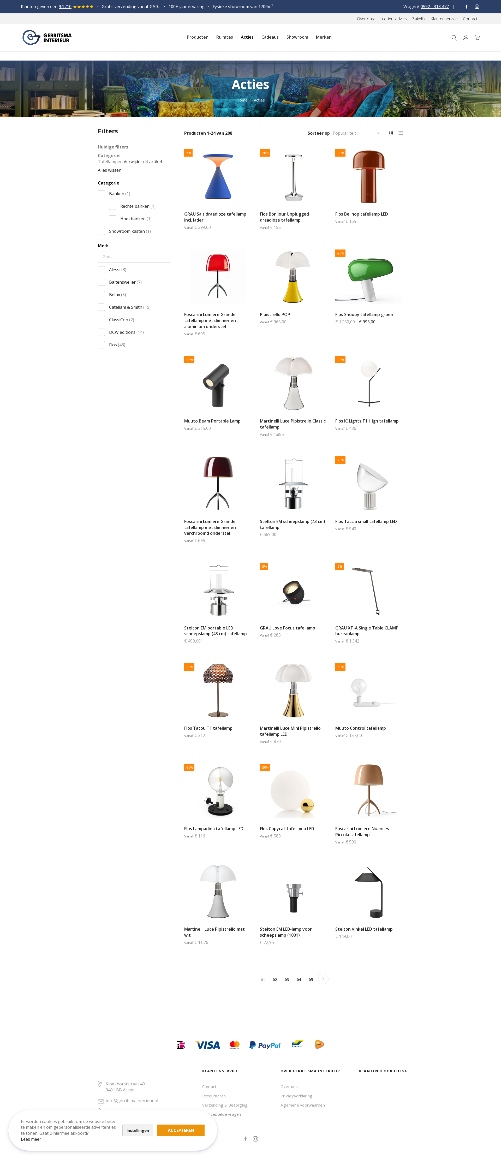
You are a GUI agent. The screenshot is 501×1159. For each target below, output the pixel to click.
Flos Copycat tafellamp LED (287, 828)
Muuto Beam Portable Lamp (212, 421)
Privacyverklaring (296, 1095)
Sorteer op (319, 133)
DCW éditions (126, 332)
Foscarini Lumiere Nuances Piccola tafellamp (362, 831)
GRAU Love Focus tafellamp (287, 628)
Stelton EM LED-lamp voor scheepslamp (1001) (286, 932)
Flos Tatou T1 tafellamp (208, 728)
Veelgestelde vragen (221, 1114)
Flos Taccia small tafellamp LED (366, 521)
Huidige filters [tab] (113, 147)
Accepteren (181, 1130)
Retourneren (214, 1095)
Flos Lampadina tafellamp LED (213, 828)
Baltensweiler (125, 282)
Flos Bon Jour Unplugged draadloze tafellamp (284, 217)
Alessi (117, 269)
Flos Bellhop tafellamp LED (361, 214)
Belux (117, 295)
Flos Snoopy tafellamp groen (364, 314)
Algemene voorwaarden (303, 1105)
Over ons (289, 1086)
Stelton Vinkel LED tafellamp (364, 929)
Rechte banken (138, 206)
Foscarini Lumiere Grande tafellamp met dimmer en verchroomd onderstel (210, 527)
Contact (209, 1086)
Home (242, 100)
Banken (119, 194)
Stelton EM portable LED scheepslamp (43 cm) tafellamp (215, 631)
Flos (117, 345)
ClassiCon (121, 320)
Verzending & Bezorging (224, 1105)
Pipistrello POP (275, 314)
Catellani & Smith (130, 307)
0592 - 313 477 (435, 6)
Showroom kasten (130, 231)
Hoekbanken (136, 219)
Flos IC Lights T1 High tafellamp (367, 421)
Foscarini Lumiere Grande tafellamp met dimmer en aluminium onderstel (210, 320)
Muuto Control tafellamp (360, 728)
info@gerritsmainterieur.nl (132, 1100)
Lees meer (31, 1139)
